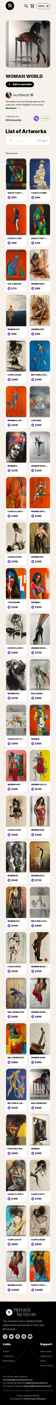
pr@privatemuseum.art (36, 1382)
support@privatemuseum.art (37, 1386)
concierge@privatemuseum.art (18, 1379)
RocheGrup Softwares (35, 1398)
